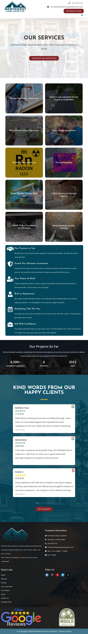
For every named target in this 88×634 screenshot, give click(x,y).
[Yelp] (57, 575)
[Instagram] (52, 575)
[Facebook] (47, 575)
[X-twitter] (68, 575)
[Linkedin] (62, 575)
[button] (82, 15)
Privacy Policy (65, 631)
